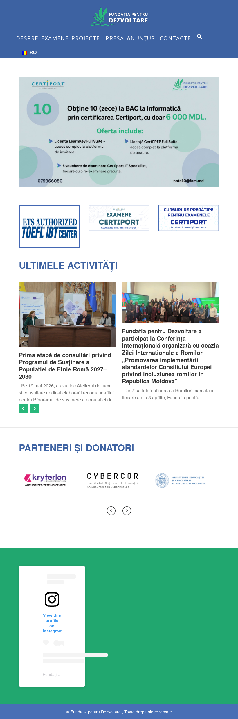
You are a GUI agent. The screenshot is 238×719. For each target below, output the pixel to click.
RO (32, 52)
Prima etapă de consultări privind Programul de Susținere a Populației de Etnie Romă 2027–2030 (65, 365)
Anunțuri (142, 38)
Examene (54, 38)
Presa (115, 38)
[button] (201, 40)
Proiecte (85, 38)
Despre (27, 38)
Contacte (175, 38)
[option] (67, 341)
